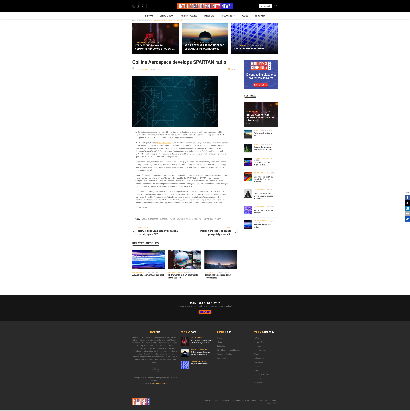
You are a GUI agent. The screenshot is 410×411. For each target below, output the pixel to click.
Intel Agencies (228, 15)
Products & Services (145, 21)
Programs (260, 15)
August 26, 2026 (153, 42)
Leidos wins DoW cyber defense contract (262, 163)
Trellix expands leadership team (263, 134)
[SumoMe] (407, 219)
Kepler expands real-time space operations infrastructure (204, 47)
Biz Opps (149, 15)
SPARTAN (219, 219)
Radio (173, 219)
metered (164, 219)
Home (134, 21)
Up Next (228, 228)
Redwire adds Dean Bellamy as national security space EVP (158, 232)
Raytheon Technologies (187, 219)
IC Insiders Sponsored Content (228, 350)
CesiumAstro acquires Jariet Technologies (217, 276)
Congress (257, 346)
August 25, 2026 (153, 272)
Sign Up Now (205, 312)
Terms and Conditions (225, 354)
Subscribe (221, 346)
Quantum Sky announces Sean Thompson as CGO (263, 148)
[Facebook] (407, 197)
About (219, 342)
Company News (166, 15)
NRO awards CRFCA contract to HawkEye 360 (183, 276)
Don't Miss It (143, 228)
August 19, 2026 (189, 272)
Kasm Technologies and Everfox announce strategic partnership (263, 196)
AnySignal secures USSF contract (148, 274)
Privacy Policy (222, 358)
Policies (256, 370)
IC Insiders (209, 15)
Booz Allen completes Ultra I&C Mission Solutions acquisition (263, 179)
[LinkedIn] (407, 208)
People (245, 15)
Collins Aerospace (164, 143)
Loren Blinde (144, 69)
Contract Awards (188, 15)
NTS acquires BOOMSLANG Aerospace (264, 211)
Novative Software (160, 383)
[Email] (407, 213)
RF (200, 219)
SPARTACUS (208, 219)
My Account (265, 6)
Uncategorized (258, 382)
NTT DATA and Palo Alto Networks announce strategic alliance (154, 47)
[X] (407, 203)
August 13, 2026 (223, 272)
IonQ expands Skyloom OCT (250, 48)
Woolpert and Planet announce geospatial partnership (215, 232)
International (258, 362)
